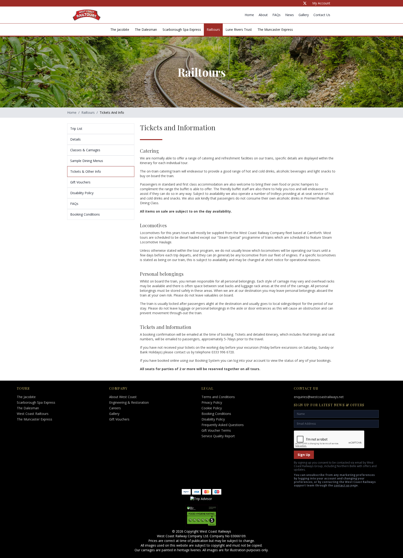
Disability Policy (213, 419)
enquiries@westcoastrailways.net (319, 397)
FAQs (276, 15)
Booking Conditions (216, 413)
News (289, 15)
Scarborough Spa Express (182, 29)
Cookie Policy (212, 408)
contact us (342, 485)
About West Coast (123, 397)
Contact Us (321, 15)
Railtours (213, 29)
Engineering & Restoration (129, 402)
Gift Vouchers (119, 419)
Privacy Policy (212, 402)
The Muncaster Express (275, 29)
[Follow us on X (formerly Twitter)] (305, 3)
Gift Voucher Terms (216, 430)
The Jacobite (119, 29)
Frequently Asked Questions (223, 425)
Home (249, 15)
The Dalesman (146, 29)
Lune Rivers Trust (239, 29)
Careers (115, 408)
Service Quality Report (218, 436)
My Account (321, 3)
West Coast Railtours (33, 413)
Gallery (304, 15)
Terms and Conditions (218, 397)
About (263, 15)
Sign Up (304, 454)
